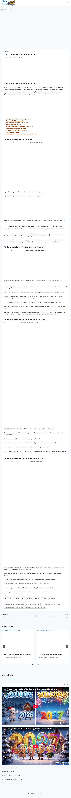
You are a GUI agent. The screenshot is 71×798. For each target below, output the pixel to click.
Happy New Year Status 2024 (10, 768)
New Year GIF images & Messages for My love (19, 126)
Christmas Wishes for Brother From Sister (35, 607)
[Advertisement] (35, 69)
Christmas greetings (9, 604)
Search (66, 684)
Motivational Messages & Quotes (11, 775)
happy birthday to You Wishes (10, 783)
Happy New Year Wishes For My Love (17, 122)
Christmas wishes (20, 604)
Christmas (6, 51)
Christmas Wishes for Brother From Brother (14, 607)
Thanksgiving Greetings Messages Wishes (13, 779)
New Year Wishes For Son (13, 124)
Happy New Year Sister (12, 132)
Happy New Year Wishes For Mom (16, 128)
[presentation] (18, 640)
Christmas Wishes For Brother (33, 604)
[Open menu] (68, 3)
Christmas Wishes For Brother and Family (51, 604)
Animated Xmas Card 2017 (9, 616)
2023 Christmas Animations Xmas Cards (17, 654)
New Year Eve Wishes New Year (15, 121)
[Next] (67, 646)
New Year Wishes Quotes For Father (16, 130)
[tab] (32, 664)
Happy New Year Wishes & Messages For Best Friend (21, 134)
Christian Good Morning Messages (59, 616)
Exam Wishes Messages (8, 771)
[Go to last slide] (4, 646)
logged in (11, 679)
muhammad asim (9, 57)
